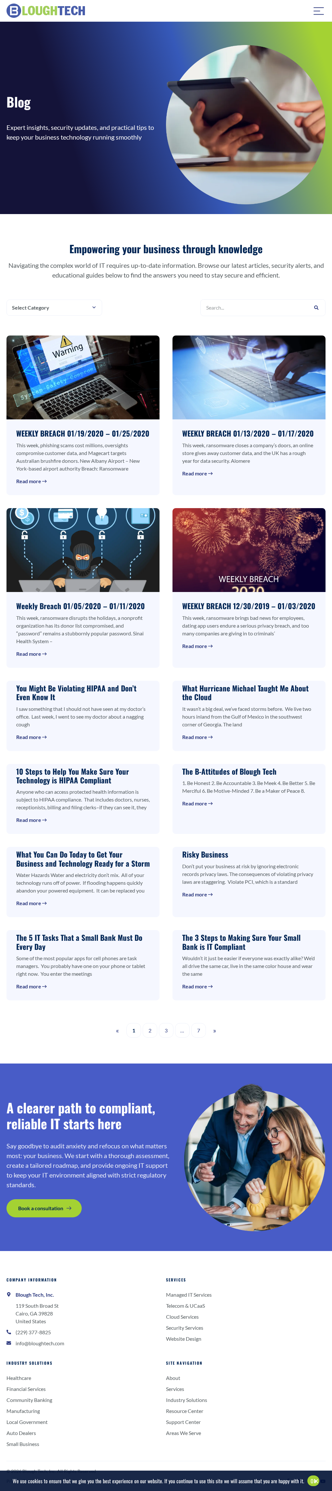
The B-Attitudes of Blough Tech (229, 771)
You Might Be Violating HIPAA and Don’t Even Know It (76, 692)
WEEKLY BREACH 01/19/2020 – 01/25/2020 (82, 433)
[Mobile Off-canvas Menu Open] (319, 10)
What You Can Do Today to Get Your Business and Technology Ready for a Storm (83, 859)
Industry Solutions (29, 1363)
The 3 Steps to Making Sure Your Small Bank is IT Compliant (241, 942)
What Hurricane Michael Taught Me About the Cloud (245, 692)
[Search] (316, 308)
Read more (29, 481)
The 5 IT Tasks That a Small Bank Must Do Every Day (79, 942)
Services (176, 1279)
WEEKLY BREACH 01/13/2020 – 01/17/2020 (248, 433)
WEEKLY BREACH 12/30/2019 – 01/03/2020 (248, 605)
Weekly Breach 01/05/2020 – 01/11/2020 (80, 605)
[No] (315, 1482)
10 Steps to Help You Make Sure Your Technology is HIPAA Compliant (72, 776)
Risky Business (205, 854)
